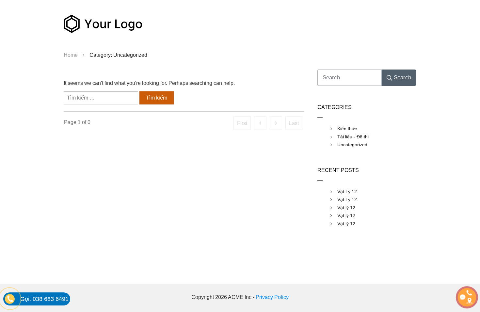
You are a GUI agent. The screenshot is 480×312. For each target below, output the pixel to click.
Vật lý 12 (346, 207)
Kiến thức (347, 128)
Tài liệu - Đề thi (353, 136)
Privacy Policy (272, 297)
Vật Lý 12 (347, 191)
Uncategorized (352, 144)
